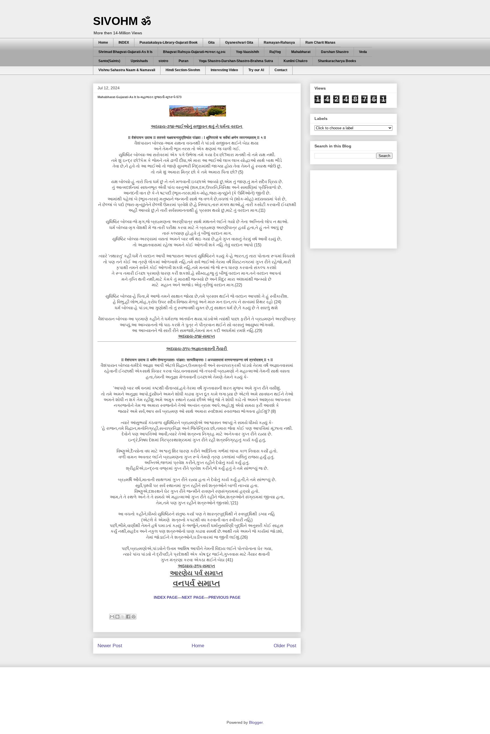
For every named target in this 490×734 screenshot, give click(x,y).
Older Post (285, 645)
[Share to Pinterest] (133, 616)
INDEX (124, 43)
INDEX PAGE (166, 597)
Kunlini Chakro (295, 61)
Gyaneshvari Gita (239, 43)
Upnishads (139, 61)
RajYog (275, 52)
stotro (163, 61)
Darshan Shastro (335, 52)
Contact (280, 70)
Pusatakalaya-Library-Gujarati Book (169, 43)
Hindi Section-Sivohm (183, 70)
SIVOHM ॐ (122, 21)
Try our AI (256, 70)
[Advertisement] (357, 207)
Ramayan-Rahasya (279, 43)
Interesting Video (224, 70)
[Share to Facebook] (128, 616)
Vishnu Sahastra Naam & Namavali (126, 70)
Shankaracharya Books (337, 61)
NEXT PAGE (193, 597)
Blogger (256, 722)
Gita (211, 43)
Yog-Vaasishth (247, 52)
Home (103, 43)
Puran (183, 61)
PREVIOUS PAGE (224, 597)
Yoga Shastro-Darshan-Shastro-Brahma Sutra (236, 61)
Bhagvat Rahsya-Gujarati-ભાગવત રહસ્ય (194, 52)
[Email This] (112, 616)
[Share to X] (123, 616)
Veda (363, 52)
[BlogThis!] (117, 616)
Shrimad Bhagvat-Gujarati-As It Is (125, 52)
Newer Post (110, 645)
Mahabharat (301, 52)
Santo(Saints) (109, 61)
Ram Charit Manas (320, 43)
